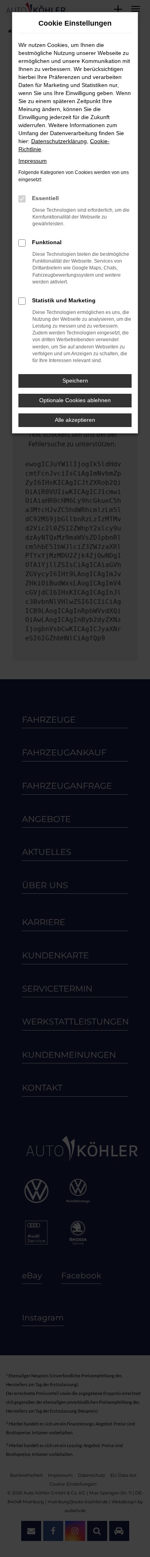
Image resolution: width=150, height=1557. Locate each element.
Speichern (75, 380)
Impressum (32, 161)
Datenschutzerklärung (59, 141)
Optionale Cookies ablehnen (75, 400)
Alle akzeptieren (75, 420)
